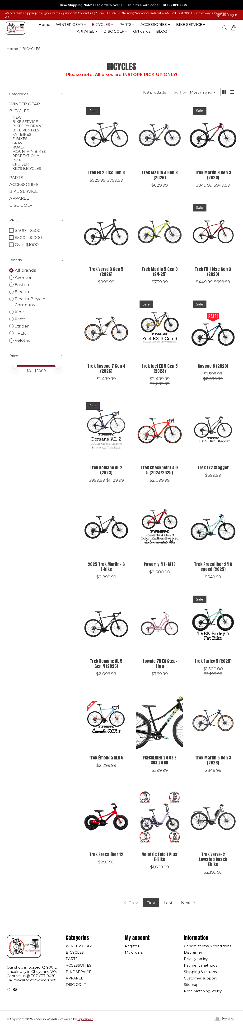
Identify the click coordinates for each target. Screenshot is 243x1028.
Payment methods (200, 965)
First (150, 902)
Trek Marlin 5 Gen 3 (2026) (213, 760)
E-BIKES (19, 139)
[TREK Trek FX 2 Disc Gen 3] (106, 135)
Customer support (200, 978)
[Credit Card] (217, 1019)
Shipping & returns (200, 972)
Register (132, 946)
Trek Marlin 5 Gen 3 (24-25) (160, 271)
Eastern (23, 284)
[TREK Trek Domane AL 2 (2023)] (106, 430)
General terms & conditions (207, 946)
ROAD (18, 147)
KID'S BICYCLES (26, 168)
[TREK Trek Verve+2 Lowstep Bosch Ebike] (213, 817)
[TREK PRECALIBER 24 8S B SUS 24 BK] (159, 720)
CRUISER (20, 164)
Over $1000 (27, 244)
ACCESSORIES (23, 184)
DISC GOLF (20, 205)
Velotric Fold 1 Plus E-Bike (159, 856)
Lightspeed (85, 1019)
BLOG (161, 31)
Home (44, 24)
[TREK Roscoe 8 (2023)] (213, 328)
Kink (19, 311)
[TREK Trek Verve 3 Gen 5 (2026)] (106, 232)
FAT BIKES (21, 134)
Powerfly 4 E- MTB (160, 564)
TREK (20, 333)
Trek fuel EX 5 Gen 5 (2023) (159, 368)
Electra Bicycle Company (30, 301)
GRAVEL (19, 143)
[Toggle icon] (224, 28)
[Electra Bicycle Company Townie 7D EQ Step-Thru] (159, 623)
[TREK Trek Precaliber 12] (106, 817)
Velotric (22, 340)
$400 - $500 (28, 230)
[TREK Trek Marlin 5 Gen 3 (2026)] (213, 720)
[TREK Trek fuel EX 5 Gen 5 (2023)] (159, 328)
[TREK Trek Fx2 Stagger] (213, 430)
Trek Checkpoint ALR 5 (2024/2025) (159, 470)
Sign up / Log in (226, 15)
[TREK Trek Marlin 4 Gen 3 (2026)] (159, 135)
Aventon (24, 277)
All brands (25, 270)
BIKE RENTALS (25, 130)
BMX (16, 160)
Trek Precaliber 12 (106, 854)
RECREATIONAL (27, 156)
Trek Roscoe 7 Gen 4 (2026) (106, 368)
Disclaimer (193, 952)
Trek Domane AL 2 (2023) (106, 470)
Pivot (20, 318)
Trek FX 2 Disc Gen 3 (106, 172)
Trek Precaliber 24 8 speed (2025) (213, 566)
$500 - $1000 (28, 237)
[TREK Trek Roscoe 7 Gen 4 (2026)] (106, 328)
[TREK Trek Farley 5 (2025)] (213, 623)
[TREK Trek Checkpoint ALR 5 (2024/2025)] (159, 430)
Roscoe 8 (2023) (213, 366)
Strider (22, 325)
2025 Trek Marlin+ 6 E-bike (106, 566)
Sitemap (191, 985)
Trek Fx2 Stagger (213, 467)
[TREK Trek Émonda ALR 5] (106, 720)
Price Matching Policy (203, 991)
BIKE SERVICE (25, 122)
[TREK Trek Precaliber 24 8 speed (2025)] (213, 527)
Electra (22, 291)
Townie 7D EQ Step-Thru (159, 663)
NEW (17, 117)
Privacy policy (196, 959)
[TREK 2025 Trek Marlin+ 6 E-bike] (106, 527)
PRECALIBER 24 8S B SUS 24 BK (160, 760)
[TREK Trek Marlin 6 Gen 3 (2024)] (213, 135)
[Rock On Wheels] (15, 28)
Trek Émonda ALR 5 (106, 757)
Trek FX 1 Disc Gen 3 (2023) (213, 271)
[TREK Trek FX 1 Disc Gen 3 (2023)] (213, 232)
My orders (134, 952)
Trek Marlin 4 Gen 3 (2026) (160, 175)
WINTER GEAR (24, 103)
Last (168, 902)
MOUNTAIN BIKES (29, 151)
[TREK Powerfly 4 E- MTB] (159, 527)
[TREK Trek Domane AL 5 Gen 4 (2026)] (106, 623)
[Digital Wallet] (228, 1019)
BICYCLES (19, 110)
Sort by (180, 92)
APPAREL (19, 198)
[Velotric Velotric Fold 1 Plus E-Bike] (159, 817)
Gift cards (141, 31)
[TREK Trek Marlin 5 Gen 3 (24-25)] (159, 232)
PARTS (16, 177)
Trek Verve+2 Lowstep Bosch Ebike (213, 859)
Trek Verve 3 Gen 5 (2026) (106, 271)
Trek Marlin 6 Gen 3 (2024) (213, 175)
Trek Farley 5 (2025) (213, 661)
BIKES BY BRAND (28, 126)
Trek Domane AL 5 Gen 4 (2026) (106, 663)
